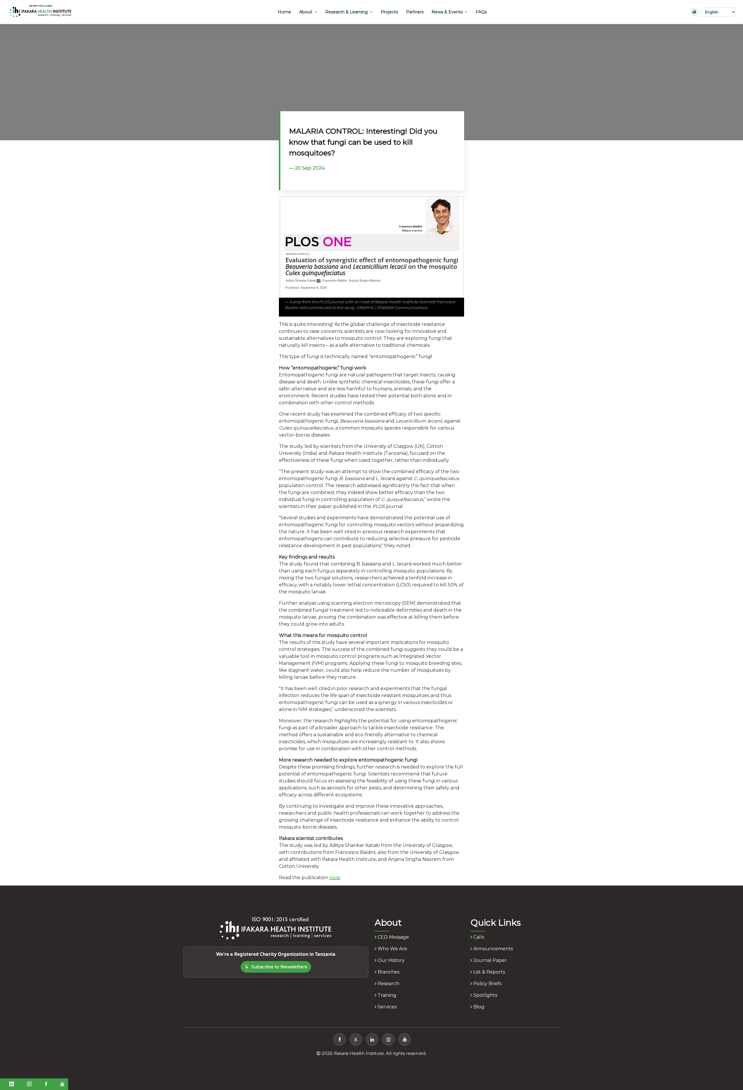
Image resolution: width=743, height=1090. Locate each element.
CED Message (392, 937)
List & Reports (488, 972)
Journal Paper (489, 960)
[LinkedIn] (372, 1039)
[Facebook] (339, 1039)
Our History (390, 960)
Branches (387, 972)
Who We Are (391, 948)
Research (387, 983)
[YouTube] (404, 1039)
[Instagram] (388, 1039)
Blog (478, 1007)
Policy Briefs (487, 983)
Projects (389, 12)
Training (386, 995)
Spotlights (484, 995)
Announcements (492, 948)
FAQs (481, 12)
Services (386, 1007)
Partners (414, 12)
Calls (478, 937)
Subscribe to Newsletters (279, 966)
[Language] (694, 12)
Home (284, 12)
